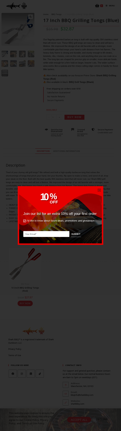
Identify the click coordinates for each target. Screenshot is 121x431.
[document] (60, 215)
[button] (99, 190)
